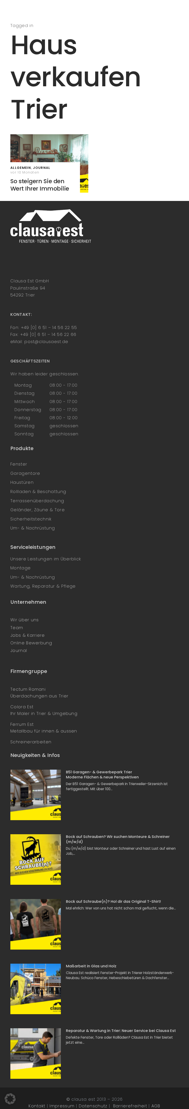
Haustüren (22, 482)
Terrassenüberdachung (37, 501)
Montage (20, 568)
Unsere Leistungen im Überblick (45, 559)
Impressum (62, 1106)
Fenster (18, 464)
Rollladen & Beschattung (38, 491)
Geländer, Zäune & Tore (37, 510)
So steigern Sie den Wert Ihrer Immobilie (39, 185)
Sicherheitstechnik (31, 519)
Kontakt (37, 1106)
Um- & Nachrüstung (32, 528)
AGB (155, 1106)
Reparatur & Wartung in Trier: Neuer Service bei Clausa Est (121, 1030)
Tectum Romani (28, 689)
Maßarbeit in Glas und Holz (91, 966)
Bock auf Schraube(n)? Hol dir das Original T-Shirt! (113, 901)
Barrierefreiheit (130, 1106)
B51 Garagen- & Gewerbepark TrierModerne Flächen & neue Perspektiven (102, 774)
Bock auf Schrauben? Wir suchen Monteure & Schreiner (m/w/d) (118, 839)
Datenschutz (93, 1106)
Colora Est (21, 707)
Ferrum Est (22, 724)
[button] (10, 1099)
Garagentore (25, 473)
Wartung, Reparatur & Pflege (43, 586)
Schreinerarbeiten (30, 742)
